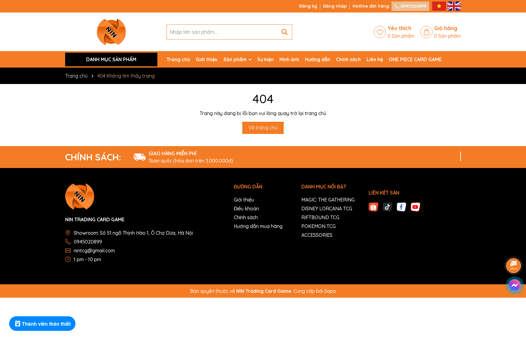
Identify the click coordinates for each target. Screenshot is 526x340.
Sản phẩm (235, 59)
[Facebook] (401, 206)
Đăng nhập (335, 6)
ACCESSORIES (316, 235)
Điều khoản (246, 208)
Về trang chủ (263, 127)
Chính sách (348, 59)
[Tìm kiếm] (285, 32)
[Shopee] (373, 206)
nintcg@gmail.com (94, 250)
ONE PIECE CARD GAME (415, 59)
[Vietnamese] (439, 6)
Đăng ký (308, 6)
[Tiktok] (387, 206)
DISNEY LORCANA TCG (326, 208)
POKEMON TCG (318, 226)
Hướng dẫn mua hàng (258, 226)
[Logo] (111, 31)
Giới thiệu (207, 59)
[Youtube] (415, 206)
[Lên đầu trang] (514, 303)
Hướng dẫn (317, 59)
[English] (454, 6)
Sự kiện (265, 59)
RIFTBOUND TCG (320, 217)
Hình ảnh (289, 59)
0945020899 (412, 6)
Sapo (330, 291)
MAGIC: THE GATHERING (328, 200)
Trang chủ (178, 59)
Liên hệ (374, 59)
